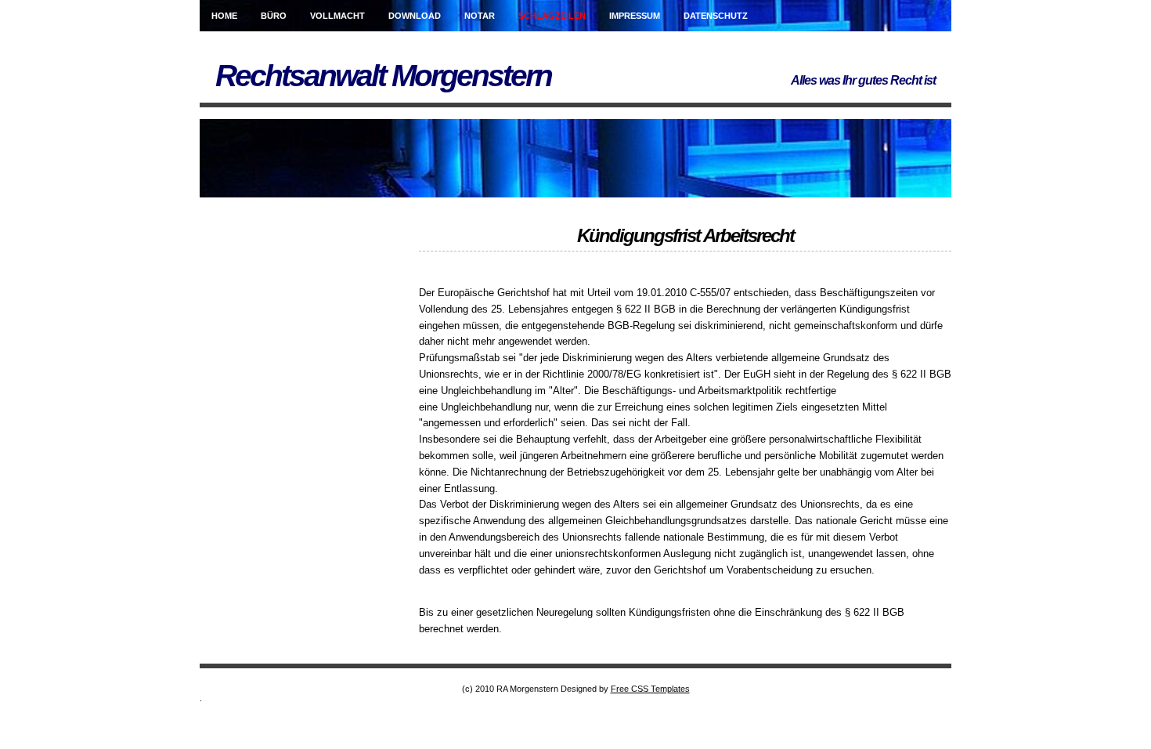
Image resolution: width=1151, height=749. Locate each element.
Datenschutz (716, 15)
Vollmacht (337, 15)
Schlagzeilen (552, 15)
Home (224, 15)
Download (414, 15)
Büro (274, 15)
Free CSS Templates (650, 688)
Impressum (634, 15)
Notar (479, 15)
